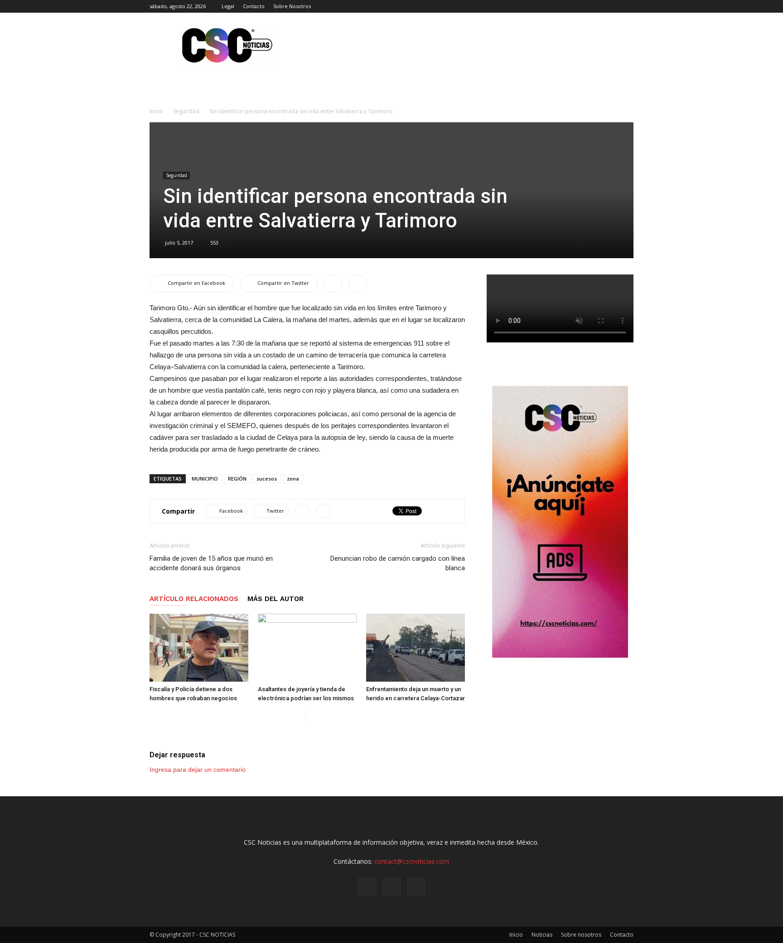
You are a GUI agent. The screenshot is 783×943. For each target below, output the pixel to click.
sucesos (266, 478)
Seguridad (186, 111)
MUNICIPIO (205, 478)
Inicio (156, 111)
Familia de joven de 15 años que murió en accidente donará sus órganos (211, 563)
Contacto (254, 6)
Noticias (542, 934)
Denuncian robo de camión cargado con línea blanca (397, 563)
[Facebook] (597, 6)
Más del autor (275, 599)
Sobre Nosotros (292, 6)
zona (293, 478)
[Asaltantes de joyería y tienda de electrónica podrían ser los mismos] (307, 648)
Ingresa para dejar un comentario (198, 769)
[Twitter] (626, 6)
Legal (228, 6)
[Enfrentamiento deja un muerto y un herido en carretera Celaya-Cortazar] (415, 648)
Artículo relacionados (194, 599)
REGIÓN (237, 478)
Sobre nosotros (581, 934)
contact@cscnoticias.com (411, 861)
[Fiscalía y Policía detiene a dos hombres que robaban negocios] (199, 648)
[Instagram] (612, 6)
